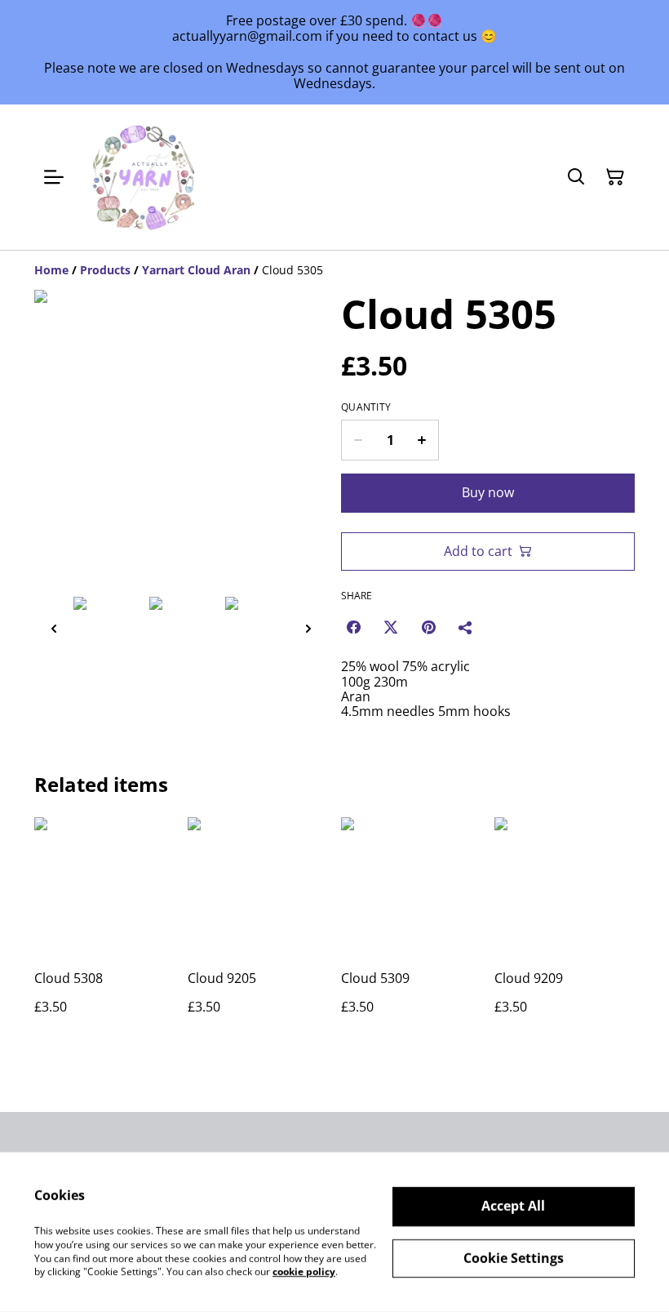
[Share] (466, 627)
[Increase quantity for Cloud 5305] (422, 440)
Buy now (488, 492)
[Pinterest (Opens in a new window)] (428, 627)
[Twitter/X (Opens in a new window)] (391, 627)
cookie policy (303, 1272)
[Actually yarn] (145, 177)
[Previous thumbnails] (53, 628)
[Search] (576, 177)
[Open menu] (53, 177)
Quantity (366, 407)
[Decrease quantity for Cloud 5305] (357, 440)
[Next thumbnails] (308, 628)
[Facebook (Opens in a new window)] (353, 627)
